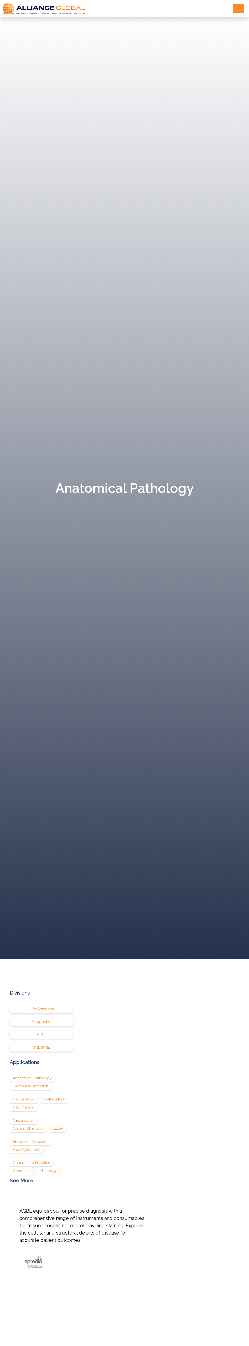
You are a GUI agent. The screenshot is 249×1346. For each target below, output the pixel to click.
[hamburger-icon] (238, 8)
